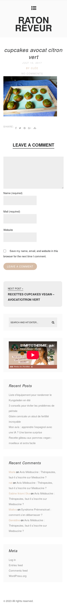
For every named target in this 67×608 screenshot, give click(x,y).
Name (13, 193)
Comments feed (18, 570)
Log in (12, 560)
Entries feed (16, 565)
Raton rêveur (33, 23)
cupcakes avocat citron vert (33, 53)
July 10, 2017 (32, 62)
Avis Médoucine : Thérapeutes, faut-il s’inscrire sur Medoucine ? (31, 498)
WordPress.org (17, 576)
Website (8, 230)
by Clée (32, 68)
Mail (11, 211)
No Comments (32, 73)
